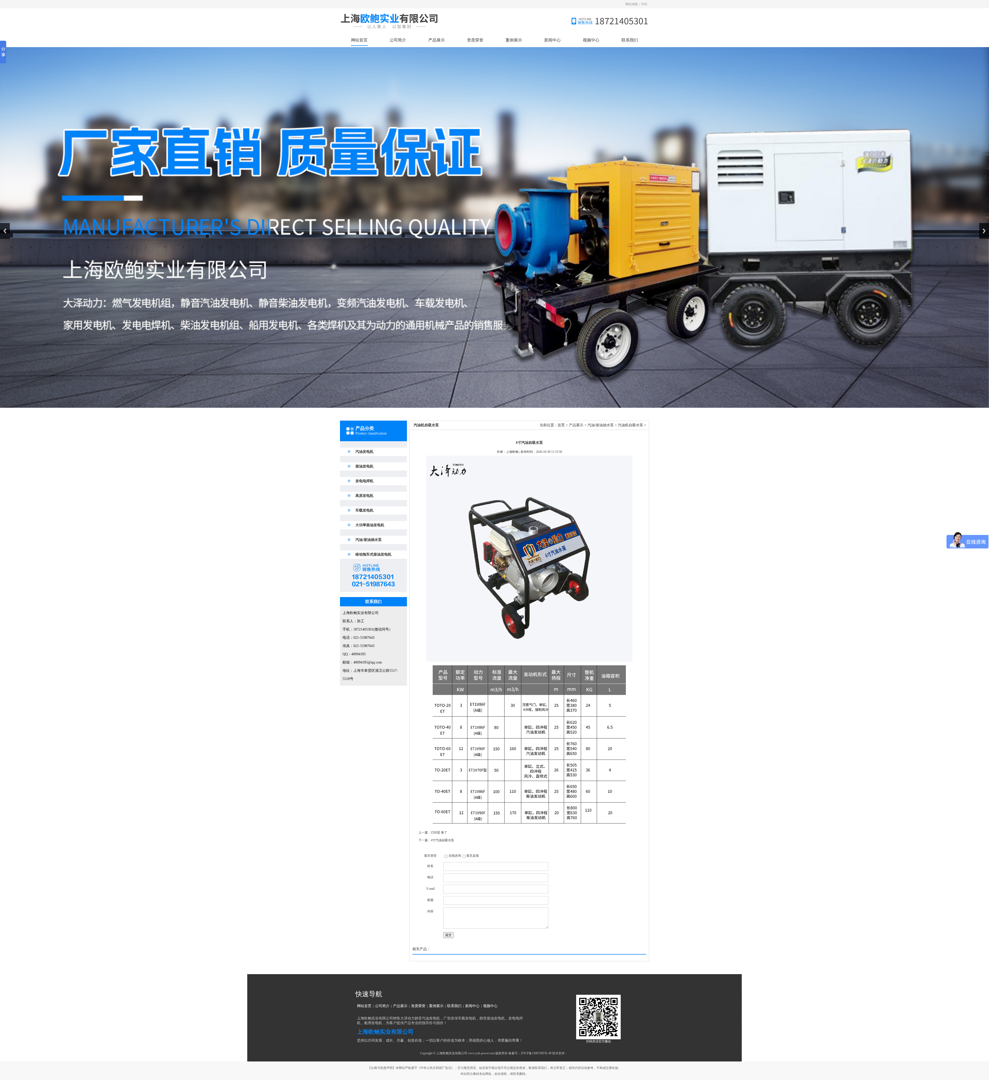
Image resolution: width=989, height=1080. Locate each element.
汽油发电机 (364, 452)
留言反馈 (472, 855)
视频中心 (591, 40)
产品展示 (436, 40)
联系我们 (629, 40)
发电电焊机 (364, 481)
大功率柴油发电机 (369, 525)
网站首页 (359, 40)
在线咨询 (455, 855)
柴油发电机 (364, 466)
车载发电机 (364, 510)
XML (644, 4)
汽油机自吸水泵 (630, 425)
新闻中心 (552, 40)
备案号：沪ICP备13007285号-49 (529, 1053)
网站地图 (631, 4)
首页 (561, 425)
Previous (5, 231)
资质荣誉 (475, 40)
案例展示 (514, 40)
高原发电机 (364, 496)
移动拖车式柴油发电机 (373, 554)
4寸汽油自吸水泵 (442, 840)
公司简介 (398, 40)
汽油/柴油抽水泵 (368, 540)
